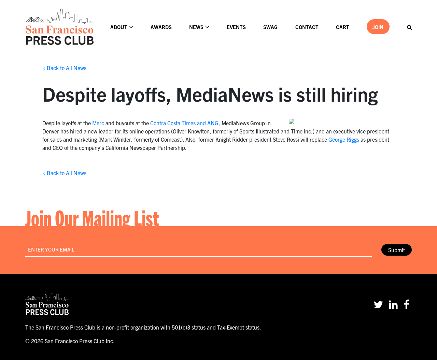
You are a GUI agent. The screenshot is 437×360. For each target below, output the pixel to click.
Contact (307, 27)
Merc (98, 122)
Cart (342, 27)
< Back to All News (64, 67)
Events (236, 27)
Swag (270, 27)
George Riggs (343, 139)
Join (377, 27)
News (196, 27)
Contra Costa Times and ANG (184, 122)
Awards (161, 27)
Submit (396, 249)
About (118, 27)
